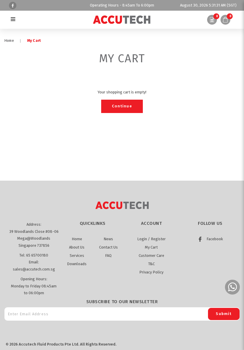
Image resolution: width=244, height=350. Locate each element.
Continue (122, 106)
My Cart (34, 41)
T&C (151, 264)
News (108, 239)
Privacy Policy (151, 272)
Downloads (77, 264)
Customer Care (151, 255)
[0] (212, 20)
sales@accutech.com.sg (34, 269)
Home (9, 41)
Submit (224, 313)
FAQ (108, 255)
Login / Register (151, 239)
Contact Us (108, 247)
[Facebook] (11, 5)
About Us (77, 247)
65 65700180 (37, 255)
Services (77, 255)
